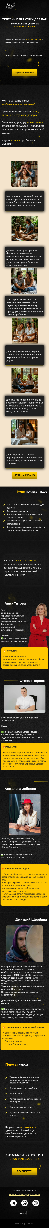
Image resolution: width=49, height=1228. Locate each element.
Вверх (23, 1213)
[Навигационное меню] (43, 5)
